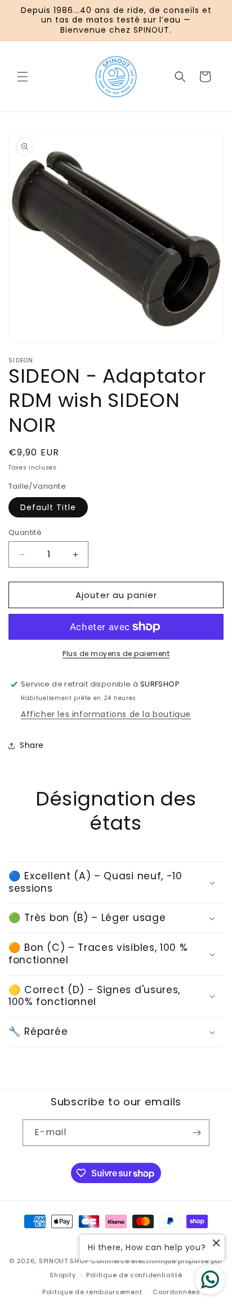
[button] (22, 76)
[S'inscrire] (196, 1132)
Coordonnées (176, 1291)
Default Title (48, 507)
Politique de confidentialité (134, 1275)
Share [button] (32, 745)
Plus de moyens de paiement (116, 653)
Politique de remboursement (92, 1291)
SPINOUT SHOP (63, 1260)
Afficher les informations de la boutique (106, 714)
